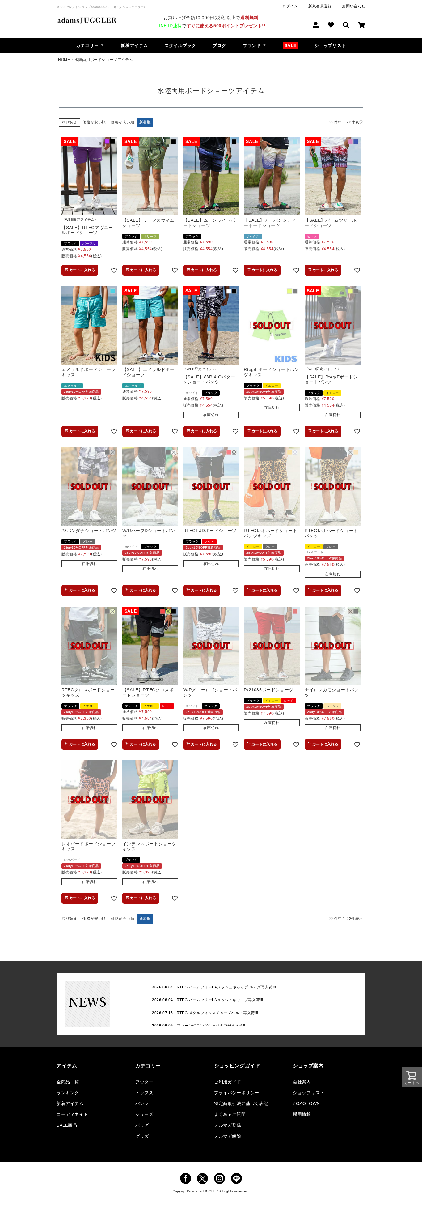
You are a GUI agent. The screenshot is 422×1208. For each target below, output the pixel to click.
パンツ (142, 1103)
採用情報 (302, 1114)
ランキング (68, 1092)
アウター (144, 1081)
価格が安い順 (94, 122)
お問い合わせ (353, 6)
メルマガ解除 (227, 1136)
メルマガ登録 (227, 1125)
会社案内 (302, 1081)
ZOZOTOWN (306, 1103)
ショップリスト (330, 45)
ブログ (219, 45)
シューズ (144, 1114)
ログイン (290, 6)
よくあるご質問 (230, 1114)
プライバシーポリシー (236, 1092)
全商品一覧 (68, 1081)
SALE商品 (67, 1125)
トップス (144, 1092)
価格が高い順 (122, 122)
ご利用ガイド (227, 1081)
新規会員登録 (320, 6)
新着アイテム (134, 45)
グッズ (142, 1136)
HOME (64, 60)
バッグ (142, 1125)
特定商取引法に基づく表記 (241, 1103)
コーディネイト (72, 1114)
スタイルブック (180, 45)
